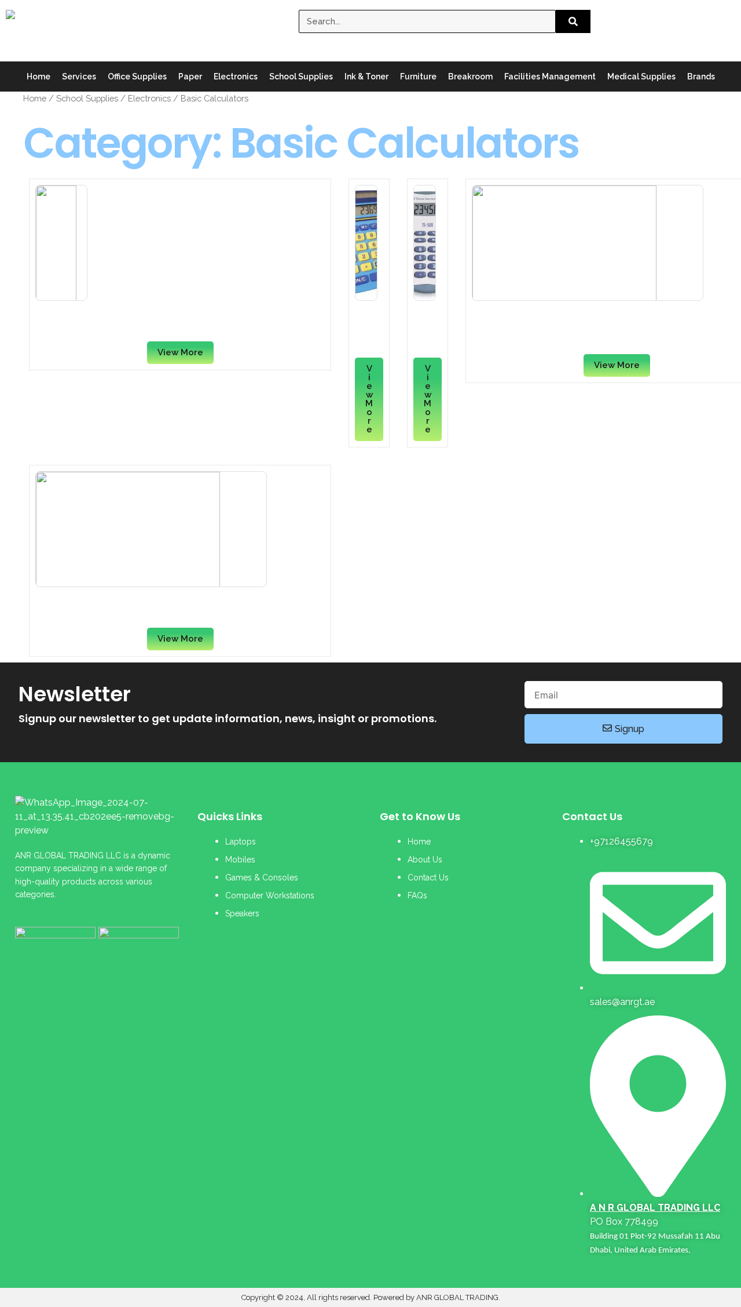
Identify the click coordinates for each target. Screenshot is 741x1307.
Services (79, 76)
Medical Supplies (641, 76)
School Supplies (301, 76)
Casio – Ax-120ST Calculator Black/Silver (180, 318)
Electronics (236, 76)
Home (38, 76)
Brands (701, 76)
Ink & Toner (366, 76)
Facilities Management (550, 76)
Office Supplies (137, 76)
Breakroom (470, 76)
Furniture (418, 76)
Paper (190, 76)
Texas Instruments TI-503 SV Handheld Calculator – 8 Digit (180, 604)
